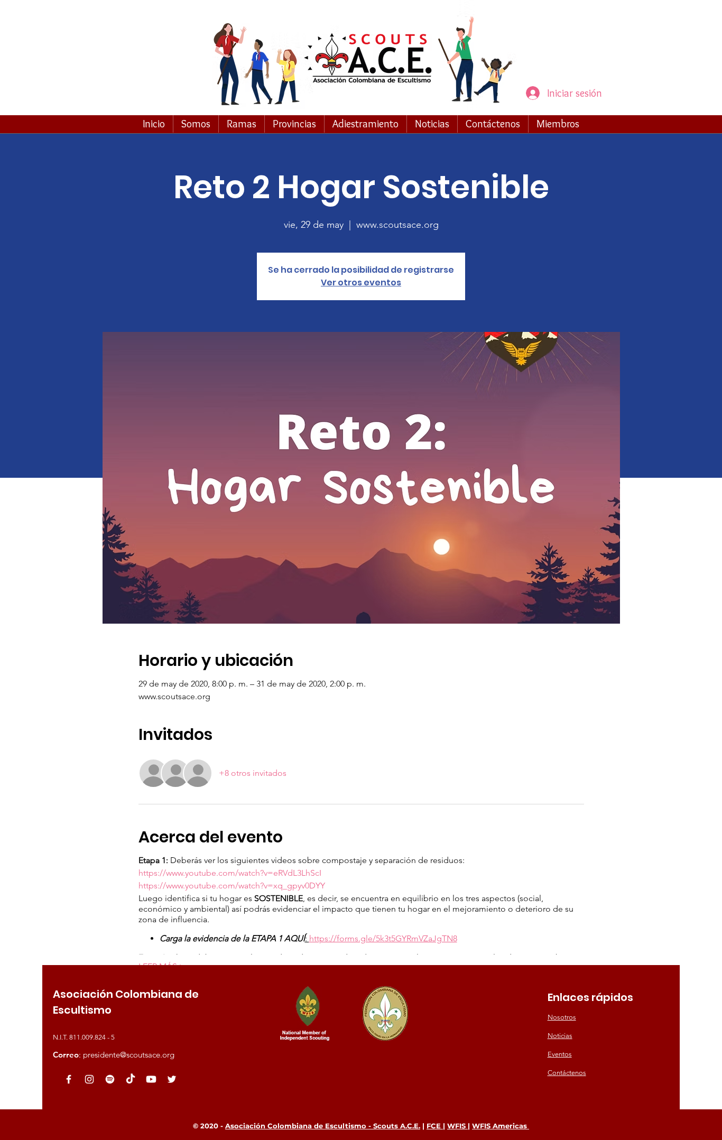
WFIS (457, 1126)
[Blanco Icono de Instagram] (89, 1079)
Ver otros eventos (361, 282)
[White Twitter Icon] (172, 1079)
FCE (435, 1126)
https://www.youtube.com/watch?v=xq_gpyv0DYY (231, 886)
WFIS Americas (500, 1126)
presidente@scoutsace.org (128, 1055)
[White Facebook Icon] (69, 1079)
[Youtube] (151, 1079)
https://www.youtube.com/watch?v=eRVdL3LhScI (229, 873)
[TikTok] (130, 1079)
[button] (195, 124)
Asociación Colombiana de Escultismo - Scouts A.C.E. (322, 1126)
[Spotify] (110, 1079)
